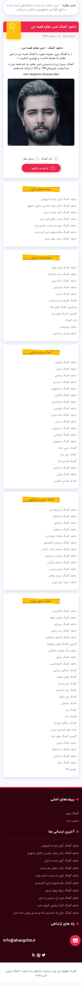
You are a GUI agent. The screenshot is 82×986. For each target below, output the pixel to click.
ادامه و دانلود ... (38, 168)
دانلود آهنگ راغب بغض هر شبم (58, 219)
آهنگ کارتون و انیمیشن (63, 300)
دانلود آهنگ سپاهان (65, 529)
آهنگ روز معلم (68, 697)
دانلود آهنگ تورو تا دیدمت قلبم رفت (55, 225)
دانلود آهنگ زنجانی (66, 375)
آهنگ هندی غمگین (65, 481)
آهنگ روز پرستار (67, 683)
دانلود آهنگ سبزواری (64, 428)
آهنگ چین (60, 54)
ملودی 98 (71, 769)
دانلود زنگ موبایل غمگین (62, 650)
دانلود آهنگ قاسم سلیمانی (61, 637)
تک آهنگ (46, 159)
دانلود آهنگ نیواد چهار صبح (61, 239)
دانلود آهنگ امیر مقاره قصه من (53, 27)
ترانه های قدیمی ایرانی (64, 730)
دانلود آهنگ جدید (66, 294)
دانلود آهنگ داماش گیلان (62, 562)
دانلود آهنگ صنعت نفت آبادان (59, 549)
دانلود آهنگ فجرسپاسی (63, 569)
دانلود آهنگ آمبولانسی (63, 664)
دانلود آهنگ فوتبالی (65, 287)
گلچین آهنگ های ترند (64, 736)
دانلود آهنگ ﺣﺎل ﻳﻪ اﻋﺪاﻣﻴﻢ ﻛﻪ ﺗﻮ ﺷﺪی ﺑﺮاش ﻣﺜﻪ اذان (46, 913)
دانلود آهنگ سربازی (65, 624)
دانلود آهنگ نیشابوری (64, 388)
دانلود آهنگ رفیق (66, 657)
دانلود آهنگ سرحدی (65, 382)
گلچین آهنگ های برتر (64, 314)
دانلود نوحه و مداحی (65, 333)
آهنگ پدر (71, 710)
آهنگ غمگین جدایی (65, 670)
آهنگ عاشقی (69, 703)
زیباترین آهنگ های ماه (63, 307)
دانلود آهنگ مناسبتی (64, 281)
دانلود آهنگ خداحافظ (64, 749)
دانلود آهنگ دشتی (66, 421)
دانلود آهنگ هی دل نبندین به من (59, 898)
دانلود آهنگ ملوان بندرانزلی (61, 556)
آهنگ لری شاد (68, 454)
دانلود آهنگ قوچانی (65, 435)
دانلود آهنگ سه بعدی (64, 631)
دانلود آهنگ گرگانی (66, 395)
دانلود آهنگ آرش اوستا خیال (60, 212)
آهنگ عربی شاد (67, 448)
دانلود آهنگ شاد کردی (64, 415)
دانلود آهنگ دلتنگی (65, 756)
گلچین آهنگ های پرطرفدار (61, 644)
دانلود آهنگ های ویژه (64, 267)
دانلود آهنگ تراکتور (65, 523)
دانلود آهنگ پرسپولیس (63, 510)
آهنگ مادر (71, 716)
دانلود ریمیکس (68, 327)
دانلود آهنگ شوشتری (64, 402)
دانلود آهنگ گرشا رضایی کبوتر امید (58, 906)
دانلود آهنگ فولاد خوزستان (61, 536)
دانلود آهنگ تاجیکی (65, 468)
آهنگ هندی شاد (67, 461)
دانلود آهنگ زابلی (67, 474)
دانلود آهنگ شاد (67, 762)
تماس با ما (72, 821)
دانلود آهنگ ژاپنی (66, 743)
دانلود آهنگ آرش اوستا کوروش (59, 199)
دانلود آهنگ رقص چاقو (63, 617)
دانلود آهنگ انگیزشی (64, 611)
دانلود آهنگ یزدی (66, 369)
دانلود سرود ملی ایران (64, 582)
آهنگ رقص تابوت (66, 677)
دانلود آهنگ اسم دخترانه (62, 274)
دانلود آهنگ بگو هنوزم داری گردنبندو (56, 232)
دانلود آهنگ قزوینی (65, 408)
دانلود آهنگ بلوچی (66, 362)
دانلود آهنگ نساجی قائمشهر (60, 543)
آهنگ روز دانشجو (67, 690)
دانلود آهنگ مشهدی (65, 441)
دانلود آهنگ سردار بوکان (63, 575)
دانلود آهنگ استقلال (65, 516)
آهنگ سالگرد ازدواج (65, 723)
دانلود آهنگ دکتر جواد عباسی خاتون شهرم (52, 206)
